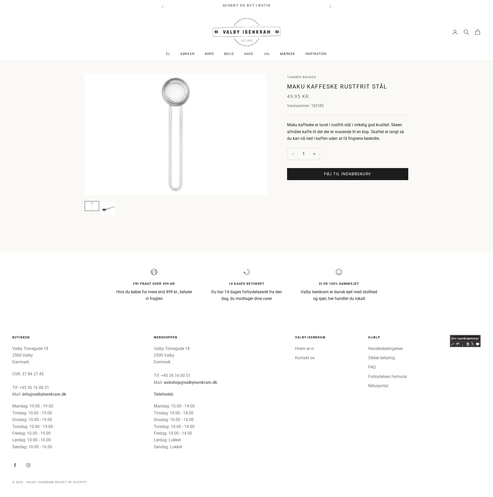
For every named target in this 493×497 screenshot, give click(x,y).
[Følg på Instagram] (28, 465)
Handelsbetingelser (385, 348)
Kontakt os (305, 357)
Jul (267, 54)
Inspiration (316, 54)
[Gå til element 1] (92, 206)
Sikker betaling (381, 357)
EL (168, 54)
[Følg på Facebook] (14, 465)
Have (248, 54)
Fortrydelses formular (387, 376)
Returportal (378, 385)
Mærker (287, 54)
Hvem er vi (304, 348)
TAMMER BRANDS (301, 77)
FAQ (372, 367)
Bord (209, 54)
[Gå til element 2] (108, 208)
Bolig (229, 54)
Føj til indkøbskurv (347, 174)
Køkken (188, 54)
